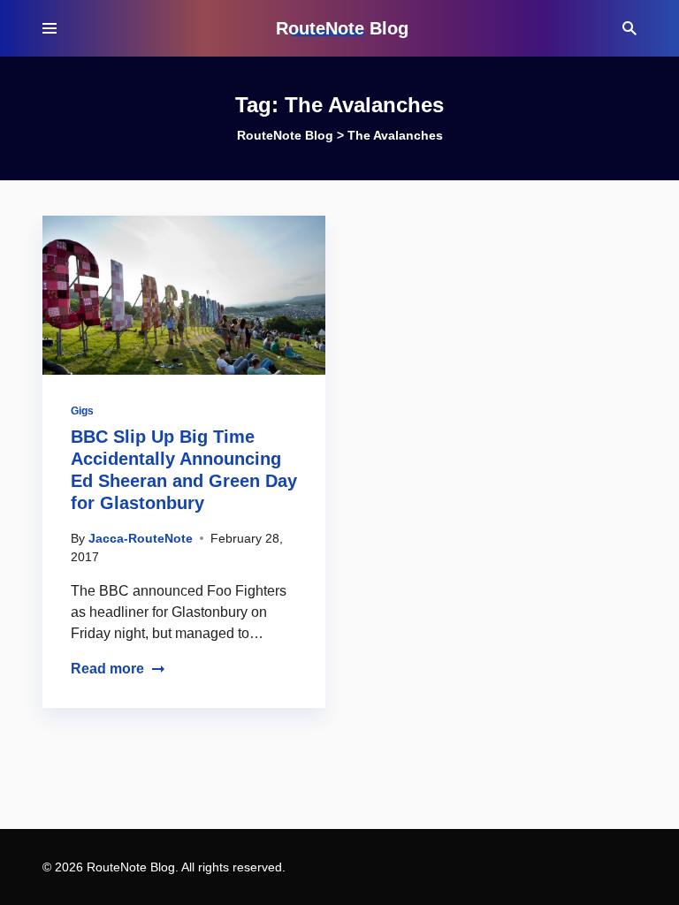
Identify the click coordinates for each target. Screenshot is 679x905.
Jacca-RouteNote (140, 538)
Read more (107, 668)
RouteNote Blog (342, 28)
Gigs (82, 411)
